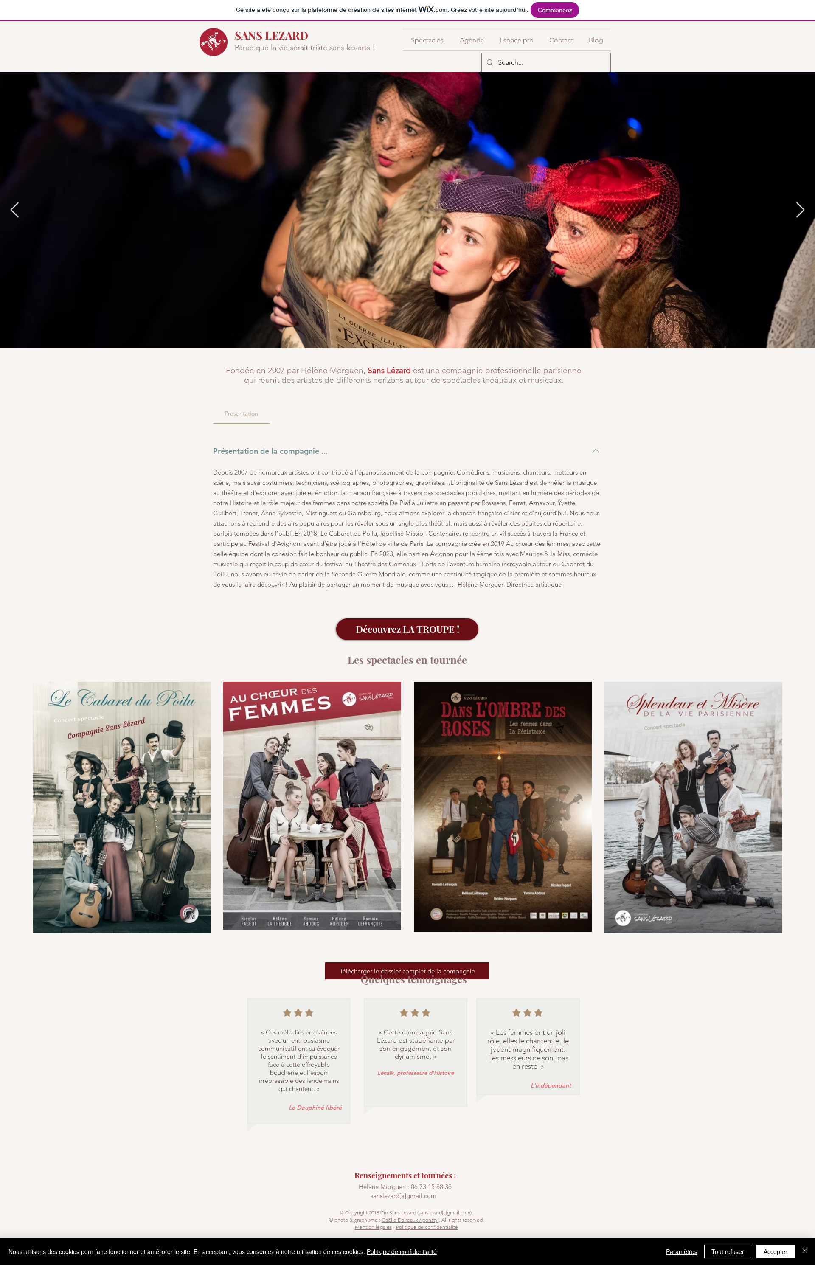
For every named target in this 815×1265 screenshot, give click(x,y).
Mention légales (373, 1227)
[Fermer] (805, 1251)
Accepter (775, 1251)
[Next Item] (800, 210)
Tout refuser (727, 1251)
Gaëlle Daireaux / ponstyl (410, 1220)
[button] (427, 40)
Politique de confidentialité (427, 1227)
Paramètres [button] (681, 1251)
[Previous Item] (15, 210)
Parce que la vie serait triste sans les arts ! (305, 47)
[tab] (241, 413)
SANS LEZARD (271, 35)
